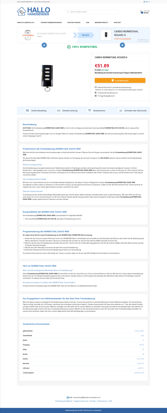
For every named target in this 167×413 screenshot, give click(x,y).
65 (143, 349)
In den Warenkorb (121, 81)
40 (143, 354)
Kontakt (117, 22)
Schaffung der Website (63, 401)
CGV (110, 401)
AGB (87, 22)
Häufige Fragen (73, 22)
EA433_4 (141, 368)
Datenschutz (102, 401)
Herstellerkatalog (25, 22)
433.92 (141, 345)
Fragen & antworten (81, 401)
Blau (142, 335)
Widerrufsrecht (101, 22)
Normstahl (140, 359)
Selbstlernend (139, 373)
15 (143, 340)
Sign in (147, 1)
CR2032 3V (140, 363)
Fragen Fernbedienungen (51, 22)
